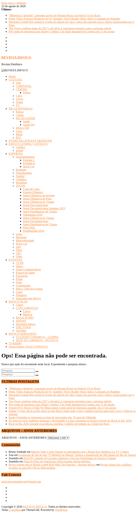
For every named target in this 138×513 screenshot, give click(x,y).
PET (18, 137)
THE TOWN (23, 327)
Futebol (20, 176)
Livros (19, 98)
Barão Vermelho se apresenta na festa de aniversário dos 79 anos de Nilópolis (52, 417)
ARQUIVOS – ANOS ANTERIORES (23, 437)
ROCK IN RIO (25, 317)
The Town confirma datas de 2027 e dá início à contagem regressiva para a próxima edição (60, 28)
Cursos (20, 115)
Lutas (19, 234)
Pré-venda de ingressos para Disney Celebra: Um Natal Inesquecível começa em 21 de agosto (62, 31)
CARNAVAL (24, 86)
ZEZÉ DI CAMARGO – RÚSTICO (37, 340)
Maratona (21, 237)
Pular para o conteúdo (13, 2)
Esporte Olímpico (33, 192)
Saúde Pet (28, 124)
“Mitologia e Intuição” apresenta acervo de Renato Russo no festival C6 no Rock (54, 15)
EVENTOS (15, 259)
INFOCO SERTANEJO (22, 333)
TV (18, 105)
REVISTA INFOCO (16, 57)
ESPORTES (16, 153)
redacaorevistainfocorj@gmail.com (21, 481)
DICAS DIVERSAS (21, 108)
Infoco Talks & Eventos (29, 288)
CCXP (20, 263)
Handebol (21, 182)
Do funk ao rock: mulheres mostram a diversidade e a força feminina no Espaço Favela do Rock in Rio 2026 (70, 420)
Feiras (19, 279)
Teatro (19, 102)
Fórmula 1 (29, 160)
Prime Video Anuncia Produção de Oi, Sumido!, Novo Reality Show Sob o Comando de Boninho (64, 18)
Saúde (26, 121)
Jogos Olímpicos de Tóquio (38, 201)
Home (12, 76)
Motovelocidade (25, 240)
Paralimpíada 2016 (33, 230)
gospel (19, 150)
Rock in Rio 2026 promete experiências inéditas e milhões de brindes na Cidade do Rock (59, 423)
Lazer (19, 131)
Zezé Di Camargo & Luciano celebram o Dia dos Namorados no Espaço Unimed (70, 458)
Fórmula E (29, 163)
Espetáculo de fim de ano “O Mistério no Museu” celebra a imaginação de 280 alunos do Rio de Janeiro (77, 455)
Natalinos (21, 295)
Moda (19, 134)
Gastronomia (23, 285)
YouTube (21, 330)
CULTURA (15, 79)
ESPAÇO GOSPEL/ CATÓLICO (28, 143)
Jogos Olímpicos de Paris (37, 198)
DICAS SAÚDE (25, 118)
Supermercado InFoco (28, 298)
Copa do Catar (31, 189)
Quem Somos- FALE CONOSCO (28, 346)
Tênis (19, 250)
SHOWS (21, 320)
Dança (19, 266)
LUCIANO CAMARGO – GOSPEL (37, 337)
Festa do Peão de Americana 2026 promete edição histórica (57, 461)
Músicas (27, 314)
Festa (19, 282)
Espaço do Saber (25, 272)
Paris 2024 (29, 227)
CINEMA (21, 89)
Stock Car (28, 166)
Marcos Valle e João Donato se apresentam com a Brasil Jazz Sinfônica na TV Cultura (80, 451)
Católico (20, 147)
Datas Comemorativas (28, 269)
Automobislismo (25, 156)
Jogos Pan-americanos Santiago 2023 (44, 208)
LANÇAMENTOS (27, 308)
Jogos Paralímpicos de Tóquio (40, 211)
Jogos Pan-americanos (35, 205)
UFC (19, 253)
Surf (18, 246)
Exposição (22, 275)
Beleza (20, 111)
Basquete (21, 169)
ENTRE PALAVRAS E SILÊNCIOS (30, 140)
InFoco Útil (22, 127)
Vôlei (19, 256)
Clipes (19, 304)
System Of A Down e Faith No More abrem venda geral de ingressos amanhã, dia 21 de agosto (62, 407)
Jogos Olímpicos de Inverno (39, 195)
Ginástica (21, 179)
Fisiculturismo (24, 172)
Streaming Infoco (25, 324)
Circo (19, 95)
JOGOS (20, 185)
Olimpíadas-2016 (33, 214)
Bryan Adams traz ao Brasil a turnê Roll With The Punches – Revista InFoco (52, 464)
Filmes (27, 92)
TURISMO (15, 343)
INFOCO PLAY (18, 301)
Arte (18, 82)
